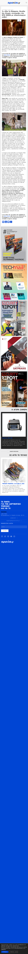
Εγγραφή (4, 530)
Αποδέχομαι (5, 951)
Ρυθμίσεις (12, 951)
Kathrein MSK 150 (7, 438)
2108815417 (13, 518)
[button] (26, 2)
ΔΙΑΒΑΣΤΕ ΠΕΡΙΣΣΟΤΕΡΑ (14, 451)
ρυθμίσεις (3, 949)
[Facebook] (2, 536)
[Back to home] (14, 2)
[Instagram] (8, 536)
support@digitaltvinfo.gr (13, 520)
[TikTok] (5, 536)
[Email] (14, 536)
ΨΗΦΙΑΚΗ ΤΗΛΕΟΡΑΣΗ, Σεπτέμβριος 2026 (13, 484)
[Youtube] (11, 536)
